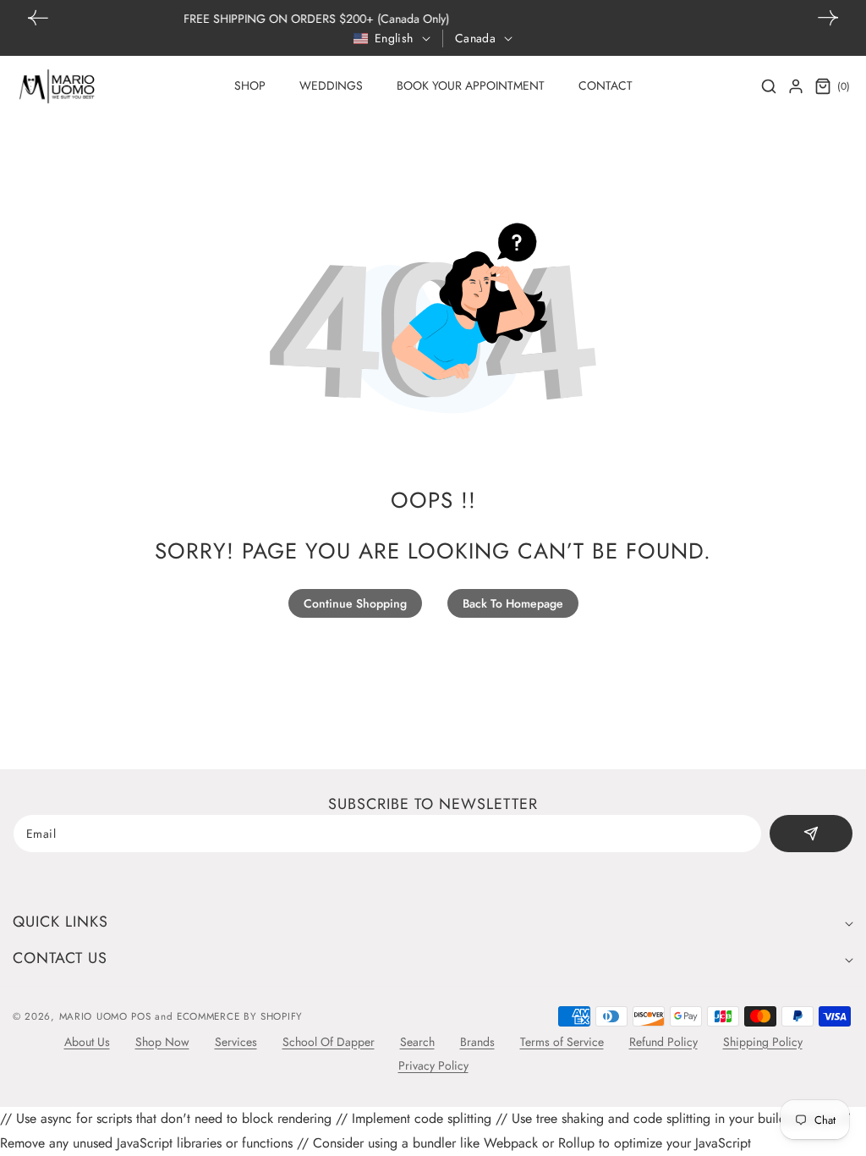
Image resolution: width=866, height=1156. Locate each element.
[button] (828, 18)
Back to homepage (513, 603)
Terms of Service (562, 1041)
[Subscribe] (811, 833)
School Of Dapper (328, 1041)
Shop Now (162, 1041)
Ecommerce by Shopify (240, 1016)
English (394, 38)
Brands (477, 1041)
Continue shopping (355, 603)
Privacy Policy (433, 1065)
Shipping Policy (763, 1041)
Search (417, 1041)
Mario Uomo (93, 1016)
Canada (475, 38)
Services (236, 1041)
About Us (87, 1041)
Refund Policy (663, 1041)
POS (141, 1016)
